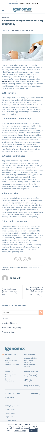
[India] (22, 10)
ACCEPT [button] (33, 431)
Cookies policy (10, 420)
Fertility (5, 319)
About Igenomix (11, 375)
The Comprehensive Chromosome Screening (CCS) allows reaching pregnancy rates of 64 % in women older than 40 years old (33, 292)
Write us (10, 397)
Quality (7, 379)
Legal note (9, 417)
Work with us (10, 381)
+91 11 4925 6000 (22, 0)
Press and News (8, 332)
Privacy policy (10, 409)
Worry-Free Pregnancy (11, 328)
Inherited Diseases (9, 323)
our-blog (5, 17)
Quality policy (10, 413)
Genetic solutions (30, 358)
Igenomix (29, 30)
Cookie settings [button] (20, 431)
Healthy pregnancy (12, 364)
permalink (5, 269)
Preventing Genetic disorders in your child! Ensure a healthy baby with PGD (11, 292)
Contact (8, 377)
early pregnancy (8, 81)
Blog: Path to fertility (32, 386)
